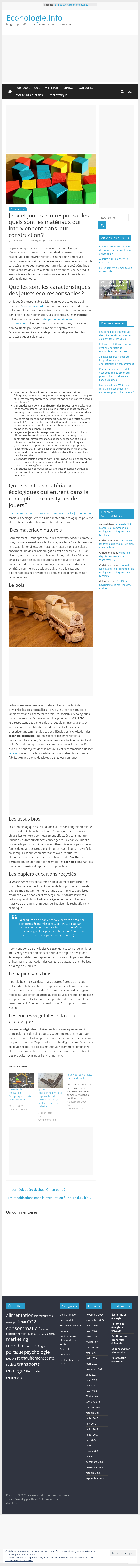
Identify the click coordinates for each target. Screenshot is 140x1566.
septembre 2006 (95, 1478)
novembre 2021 (94, 1369)
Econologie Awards (70, 1325)
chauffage (10, 1322)
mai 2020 (91, 1385)
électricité (33, 1371)
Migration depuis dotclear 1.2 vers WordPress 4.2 (114, 556)
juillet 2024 (92, 1325)
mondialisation (22, 1345)
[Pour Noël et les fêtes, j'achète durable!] (81, 1091)
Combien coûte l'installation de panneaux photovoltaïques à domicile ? (116, 250)
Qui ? (37, 88)
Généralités (66, 1349)
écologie (15, 1370)
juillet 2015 (92, 1418)
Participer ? (51, 88)
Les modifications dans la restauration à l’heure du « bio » (49, 1200)
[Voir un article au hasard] (130, 91)
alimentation (20, 1315)
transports (28, 1364)
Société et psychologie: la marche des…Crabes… (115, 585)
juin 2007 (91, 1440)
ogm (42, 1346)
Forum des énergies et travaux (117, 1327)
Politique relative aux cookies (19, 1560)
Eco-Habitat (66, 1320)
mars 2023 (92, 1363)
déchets (44, 1329)
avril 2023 (91, 1358)
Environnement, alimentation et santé (69, 1340)
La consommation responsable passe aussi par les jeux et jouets (50, 513)
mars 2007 (92, 1445)
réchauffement (30, 1358)
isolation (42, 1334)
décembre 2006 (94, 1462)
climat (20, 1322)
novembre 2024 (94, 1314)
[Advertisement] (70, 58)
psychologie (37, 1352)
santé (50, 1358)
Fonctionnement (16, 1334)
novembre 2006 (94, 1467)
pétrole (11, 1358)
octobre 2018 (93, 1407)
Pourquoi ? (23, 88)
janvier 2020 (93, 1402)
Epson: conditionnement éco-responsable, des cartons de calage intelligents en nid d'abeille (50, 1098)
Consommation (17, 209)
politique (14, 1352)
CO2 (31, 1321)
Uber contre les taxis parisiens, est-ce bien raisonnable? (116, 544)
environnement (32, 306)
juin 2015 (91, 1423)
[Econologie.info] (10, 91)
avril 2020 (91, 1391)
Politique (65, 1354)
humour (32, 1333)
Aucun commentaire (56, 240)
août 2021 (91, 1374)
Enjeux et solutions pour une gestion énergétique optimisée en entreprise (115, 348)
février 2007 (92, 1451)
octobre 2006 (93, 1472)
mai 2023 (91, 1352)
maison (50, 1333)
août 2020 (91, 1380)
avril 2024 (91, 1331)
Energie (64, 1331)
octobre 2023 (93, 1347)
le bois (13, 753)
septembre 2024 (95, 1320)
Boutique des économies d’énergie (119, 1340)
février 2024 (92, 1341)
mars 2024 (92, 1336)
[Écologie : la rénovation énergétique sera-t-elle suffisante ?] (21, 1080)
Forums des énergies (29, 95)
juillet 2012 (92, 1429)
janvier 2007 (93, 1456)
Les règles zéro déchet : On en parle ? (36, 1189)
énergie (14, 1377)
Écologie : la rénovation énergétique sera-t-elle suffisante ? (20, 1094)
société (11, 1364)
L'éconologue (34, 240)
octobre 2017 (93, 1412)
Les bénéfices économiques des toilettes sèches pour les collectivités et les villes (115, 335)
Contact (69, 88)
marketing (17, 1339)
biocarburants (43, 1316)
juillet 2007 (92, 1434)
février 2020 (92, 1396)
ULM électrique (57, 95)
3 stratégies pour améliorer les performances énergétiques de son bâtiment (116, 360)
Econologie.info (34, 17)
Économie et (118, 1314)
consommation (23, 1328)
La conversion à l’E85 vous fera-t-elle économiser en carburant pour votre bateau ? (116, 388)
